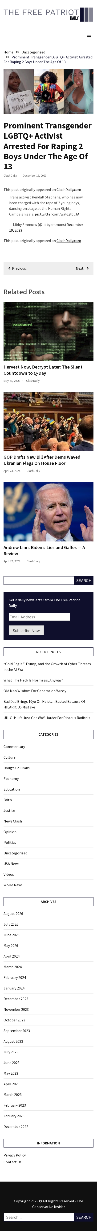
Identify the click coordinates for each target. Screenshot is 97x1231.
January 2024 (14, 988)
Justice (9, 810)
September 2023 (17, 1030)
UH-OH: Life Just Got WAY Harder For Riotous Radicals (47, 717)
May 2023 (11, 1073)
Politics (10, 842)
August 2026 (13, 913)
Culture (10, 757)
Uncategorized (15, 853)
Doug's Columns (17, 767)
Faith (8, 799)
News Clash (13, 821)
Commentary (14, 746)
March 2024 (13, 966)
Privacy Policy (15, 1155)
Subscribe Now (26, 630)
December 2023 (16, 998)
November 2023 (16, 1009)
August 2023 (13, 1041)
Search (84, 580)
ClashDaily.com (69, 189)
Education (12, 789)
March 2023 (13, 1094)
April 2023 (12, 1084)
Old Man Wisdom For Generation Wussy (35, 690)
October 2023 (14, 1020)
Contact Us (12, 1162)
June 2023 (12, 1062)
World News (13, 885)
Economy (11, 778)
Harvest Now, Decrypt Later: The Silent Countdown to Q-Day (43, 370)
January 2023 (14, 1115)
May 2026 (11, 945)
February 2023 (15, 1105)
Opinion (10, 831)
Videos (9, 874)
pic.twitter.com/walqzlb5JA (57, 214)
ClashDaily (10, 176)
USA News (11, 863)
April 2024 (12, 956)
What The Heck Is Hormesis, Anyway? (33, 680)
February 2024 (15, 977)
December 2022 (16, 1126)
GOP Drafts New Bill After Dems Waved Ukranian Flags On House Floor (42, 460)
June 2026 (12, 934)
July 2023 (11, 1052)
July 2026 (11, 924)
